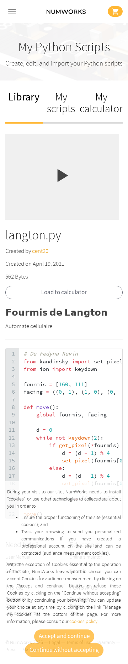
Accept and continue (64, 636)
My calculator (101, 102)
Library (23, 97)
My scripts (61, 102)
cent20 (40, 251)
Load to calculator (64, 292)
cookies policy (83, 621)
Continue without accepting (64, 650)
